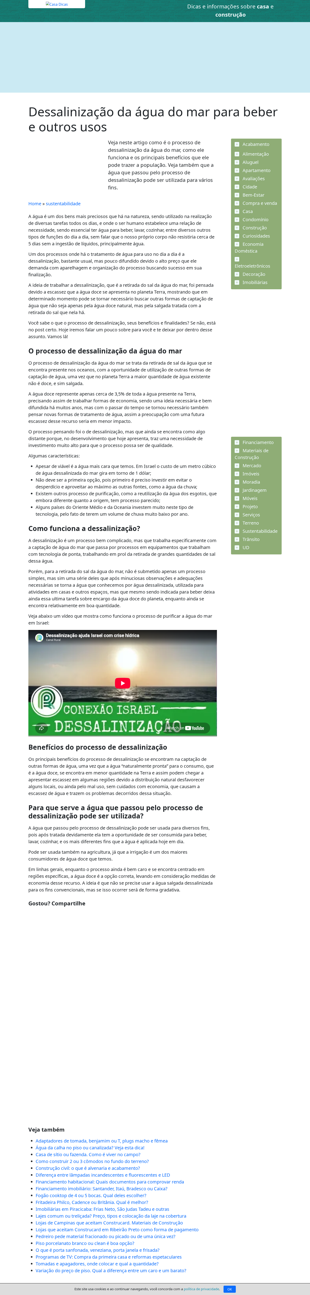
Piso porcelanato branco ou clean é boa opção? (85, 1243)
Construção (254, 228)
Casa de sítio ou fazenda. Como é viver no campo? (88, 1154)
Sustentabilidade (259, 531)
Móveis (249, 498)
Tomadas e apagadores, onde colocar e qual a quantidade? (97, 1264)
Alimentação (255, 154)
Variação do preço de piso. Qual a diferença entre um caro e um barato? (111, 1270)
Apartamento (256, 170)
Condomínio (254, 219)
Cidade (249, 187)
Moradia (250, 482)
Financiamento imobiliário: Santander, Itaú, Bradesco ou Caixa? (101, 1189)
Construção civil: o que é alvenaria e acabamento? (88, 1168)
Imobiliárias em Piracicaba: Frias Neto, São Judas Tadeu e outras (102, 1209)
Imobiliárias (254, 282)
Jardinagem (254, 490)
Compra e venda (259, 203)
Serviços (250, 515)
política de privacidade (201, 1289)
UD (245, 547)
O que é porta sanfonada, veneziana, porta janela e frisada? (98, 1250)
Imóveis (250, 474)
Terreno (250, 523)
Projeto (249, 506)
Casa (247, 211)
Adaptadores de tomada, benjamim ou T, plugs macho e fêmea (102, 1141)
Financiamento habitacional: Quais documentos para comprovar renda (110, 1182)
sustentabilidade (63, 204)
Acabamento (255, 144)
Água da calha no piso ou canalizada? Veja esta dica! (90, 1148)
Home (34, 204)
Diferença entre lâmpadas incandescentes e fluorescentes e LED (103, 1175)
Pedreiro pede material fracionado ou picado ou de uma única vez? (105, 1236)
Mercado (251, 465)
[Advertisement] (155, 57)
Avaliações (253, 178)
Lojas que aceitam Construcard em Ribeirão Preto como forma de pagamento (117, 1229)
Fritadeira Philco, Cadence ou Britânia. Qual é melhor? (92, 1202)
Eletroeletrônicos (252, 266)
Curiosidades (255, 236)
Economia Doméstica (249, 247)
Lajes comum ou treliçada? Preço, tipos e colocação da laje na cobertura (111, 1216)
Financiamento (257, 442)
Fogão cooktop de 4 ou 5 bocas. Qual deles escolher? (91, 1195)
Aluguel (249, 162)
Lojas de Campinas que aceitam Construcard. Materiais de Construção (109, 1223)
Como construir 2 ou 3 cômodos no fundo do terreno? (92, 1161)
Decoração (253, 274)
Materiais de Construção (251, 453)
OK (230, 1289)
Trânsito (250, 539)
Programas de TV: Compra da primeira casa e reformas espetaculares (109, 1257)
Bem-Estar (252, 195)
